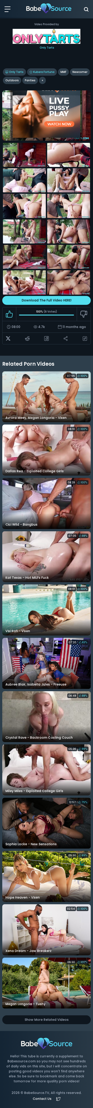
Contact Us (42, 1098)
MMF (63, 72)
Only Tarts (16, 72)
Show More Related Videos (47, 1019)
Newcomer (79, 72)
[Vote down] (84, 314)
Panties (30, 80)
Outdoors (12, 80)
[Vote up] (9, 314)
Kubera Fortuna (43, 72)
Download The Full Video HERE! (47, 300)
